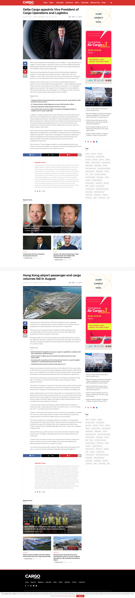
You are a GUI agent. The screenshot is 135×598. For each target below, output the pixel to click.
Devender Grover (40, 162)
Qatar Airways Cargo (99, 191)
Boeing (105, 165)
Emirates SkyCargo (90, 177)
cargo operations (90, 171)
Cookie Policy (71, 596)
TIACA (95, 197)
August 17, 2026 (68, 562)
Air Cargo (93, 153)
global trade (99, 183)
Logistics (92, 186)
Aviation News (89, 165)
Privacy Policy (61, 596)
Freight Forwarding (97, 180)
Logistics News (100, 186)
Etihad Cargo (100, 177)
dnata (91, 174)
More (104, 2)
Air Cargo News (100, 156)
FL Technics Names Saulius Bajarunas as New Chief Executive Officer (52, 104)
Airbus (87, 153)
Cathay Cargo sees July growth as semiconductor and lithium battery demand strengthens (97, 122)
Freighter (88, 180)
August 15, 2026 (39, 230)
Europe (107, 177)
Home (45, 2)
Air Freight (88, 159)
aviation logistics (106, 162)
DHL (87, 174)
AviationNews (98, 165)
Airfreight (95, 159)
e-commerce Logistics (100, 174)
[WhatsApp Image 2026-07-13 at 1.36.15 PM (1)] (98, 57)
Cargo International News (104, 168)
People (35, 16)
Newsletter (95, 2)
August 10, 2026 (68, 259)
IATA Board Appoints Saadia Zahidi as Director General (48, 106)
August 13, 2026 (37, 258)
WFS (108, 197)
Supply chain (89, 194)
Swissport (105, 194)
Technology (89, 197)
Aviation (88, 162)
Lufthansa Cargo (90, 189)
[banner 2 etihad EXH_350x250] (98, 17)
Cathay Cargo (99, 171)
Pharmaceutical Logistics (102, 189)
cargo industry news (91, 168)
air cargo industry (90, 156)
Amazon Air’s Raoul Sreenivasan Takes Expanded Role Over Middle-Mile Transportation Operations (66, 255)
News (51, 2)
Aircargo (100, 153)
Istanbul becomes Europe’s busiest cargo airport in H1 (48, 364)
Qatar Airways (89, 191)
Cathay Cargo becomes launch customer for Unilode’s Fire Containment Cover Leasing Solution (98, 100)
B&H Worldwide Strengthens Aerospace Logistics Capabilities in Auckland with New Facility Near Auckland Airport (98, 115)
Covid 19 (107, 171)
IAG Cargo (106, 183)
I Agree (80, 596)
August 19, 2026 (39, 531)
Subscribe (85, 2)
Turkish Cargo (102, 197)
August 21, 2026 (90, 104)
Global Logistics (90, 183)
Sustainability (41, 16)
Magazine (59, 2)
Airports (36, 282)
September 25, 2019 (27, 16)
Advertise (69, 2)
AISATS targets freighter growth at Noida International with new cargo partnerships (97, 128)
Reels (77, 2)
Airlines (102, 159)
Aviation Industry (96, 162)
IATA (87, 186)
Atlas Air (108, 159)
